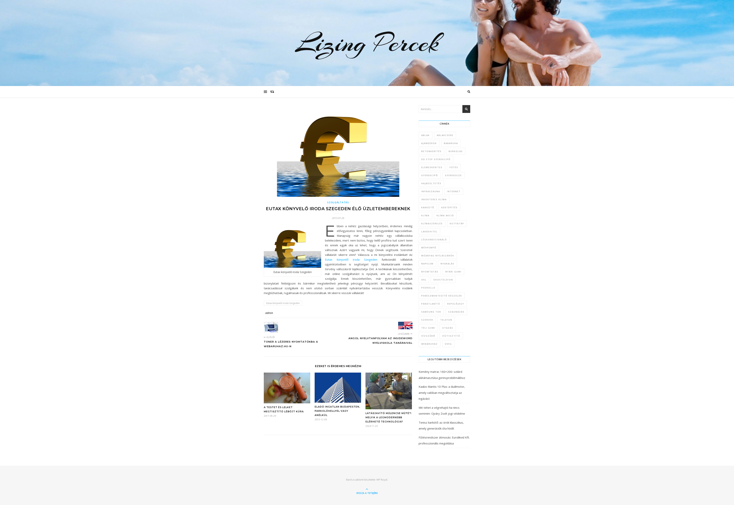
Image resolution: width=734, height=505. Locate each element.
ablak (425, 135)
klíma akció (445, 215)
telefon (446, 319)
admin (269, 313)
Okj (423, 279)
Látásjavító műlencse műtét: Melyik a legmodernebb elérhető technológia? (388, 417)
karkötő (427, 207)
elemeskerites (432, 167)
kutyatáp (457, 223)
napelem (427, 263)
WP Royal (381, 479)
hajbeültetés (431, 183)
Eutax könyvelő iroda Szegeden (351, 259)
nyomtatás (429, 271)
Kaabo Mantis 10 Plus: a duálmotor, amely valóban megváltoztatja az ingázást (442, 392)
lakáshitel (429, 231)
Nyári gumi (453, 271)
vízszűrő (428, 335)
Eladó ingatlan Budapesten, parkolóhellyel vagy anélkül (337, 411)
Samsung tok (431, 311)
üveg (448, 343)
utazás (447, 327)
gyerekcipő (429, 175)
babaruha (451, 143)
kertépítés (449, 207)
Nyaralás (447, 263)
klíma (425, 215)
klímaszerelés (432, 223)
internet (453, 191)
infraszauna (430, 191)
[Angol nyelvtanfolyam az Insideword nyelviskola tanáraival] (405, 325)
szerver (427, 319)
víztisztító (451, 335)
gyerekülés (453, 175)
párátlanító (430, 303)
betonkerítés (431, 151)
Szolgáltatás (338, 202)
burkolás (456, 151)
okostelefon (443, 279)
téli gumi (428, 327)
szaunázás (456, 311)
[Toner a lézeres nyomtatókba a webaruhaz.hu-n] (271, 327)
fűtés (454, 167)
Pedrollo (428, 287)
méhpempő (428, 247)
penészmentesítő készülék (441, 295)
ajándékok (429, 143)
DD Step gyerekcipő (436, 159)
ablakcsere (445, 135)
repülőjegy (455, 303)
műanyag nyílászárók (437, 255)
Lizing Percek (367, 43)
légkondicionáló (434, 239)
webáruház (429, 343)
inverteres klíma (434, 199)
